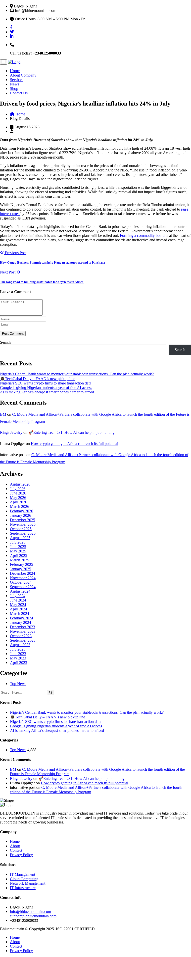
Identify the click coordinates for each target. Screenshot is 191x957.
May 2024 (18, 604)
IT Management (22, 874)
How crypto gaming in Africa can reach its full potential (74, 443)
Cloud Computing (24, 879)
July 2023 (17, 649)
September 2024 (23, 587)
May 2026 (18, 497)
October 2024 (21, 582)
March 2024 (19, 613)
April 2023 (18, 662)
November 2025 (23, 524)
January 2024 (20, 622)
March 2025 (19, 560)
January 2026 (20, 515)
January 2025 (20, 569)
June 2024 (18, 600)
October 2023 (21, 636)
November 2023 (23, 631)
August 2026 (20, 484)
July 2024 (17, 596)
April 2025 (18, 555)
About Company (23, 75)
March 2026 (19, 506)
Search (5, 342)
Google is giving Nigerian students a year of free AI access (46, 387)
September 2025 (23, 533)
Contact (16, 850)
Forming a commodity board (142, 235)
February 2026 (21, 511)
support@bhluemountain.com (33, 916)
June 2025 (18, 547)
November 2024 (23, 578)
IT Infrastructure (23, 888)
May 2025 (18, 551)
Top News (18, 684)
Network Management (27, 883)
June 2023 (18, 654)
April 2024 (18, 609)
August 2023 (20, 645)
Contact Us (19, 93)
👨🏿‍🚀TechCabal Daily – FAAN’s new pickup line (37, 379)
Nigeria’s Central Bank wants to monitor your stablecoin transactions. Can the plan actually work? (77, 374)
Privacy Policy (21, 855)
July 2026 (17, 489)
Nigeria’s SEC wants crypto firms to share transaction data (45, 383)
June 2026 (18, 493)
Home (15, 71)
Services (16, 80)
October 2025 (21, 529)
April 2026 (18, 502)
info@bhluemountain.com (30, 911)
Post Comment (13, 333)
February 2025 (21, 564)
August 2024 (20, 591)
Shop (14, 88)
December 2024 (22, 573)
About (15, 846)
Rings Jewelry (11, 432)
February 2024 (21, 618)
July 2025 (17, 542)
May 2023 (18, 658)
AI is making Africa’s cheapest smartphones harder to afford (47, 392)
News (14, 84)
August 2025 (20, 538)
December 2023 (22, 627)
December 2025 (22, 520)
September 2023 (23, 640)
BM (3, 414)
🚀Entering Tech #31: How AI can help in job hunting (71, 432)
